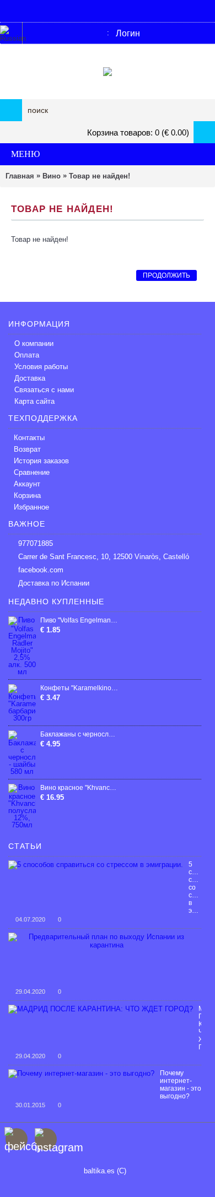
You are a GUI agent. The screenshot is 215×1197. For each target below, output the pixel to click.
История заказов (41, 461)
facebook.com (40, 570)
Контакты (29, 438)
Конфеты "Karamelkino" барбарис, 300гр (79, 688)
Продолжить (166, 275)
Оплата (26, 355)
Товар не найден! (99, 176)
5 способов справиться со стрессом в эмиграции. (195, 887)
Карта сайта (34, 401)
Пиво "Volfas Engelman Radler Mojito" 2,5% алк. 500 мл (79, 620)
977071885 (35, 543)
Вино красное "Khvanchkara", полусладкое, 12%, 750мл (79, 788)
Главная (20, 176)
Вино (51, 176)
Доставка (29, 378)
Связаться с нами (44, 390)
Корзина (27, 495)
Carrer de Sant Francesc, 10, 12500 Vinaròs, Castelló (103, 557)
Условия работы (41, 366)
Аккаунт (27, 484)
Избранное (31, 507)
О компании (33, 343)
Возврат (27, 449)
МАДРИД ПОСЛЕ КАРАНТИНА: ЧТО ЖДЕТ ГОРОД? (199, 1028)
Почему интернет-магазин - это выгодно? (180, 1084)
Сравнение (32, 472)
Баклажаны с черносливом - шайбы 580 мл (79, 734)
